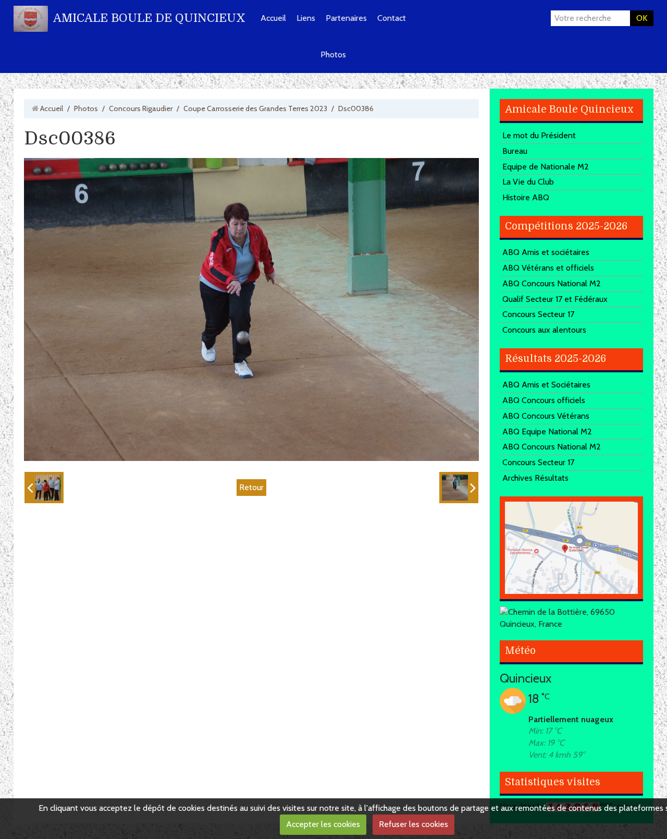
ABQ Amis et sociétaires (545, 252)
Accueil (273, 18)
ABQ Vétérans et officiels (548, 268)
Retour (251, 487)
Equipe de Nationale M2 (545, 167)
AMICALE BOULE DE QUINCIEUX (149, 18)
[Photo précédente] (44, 487)
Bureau (514, 151)
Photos (333, 54)
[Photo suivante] (458, 487)
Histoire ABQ (525, 197)
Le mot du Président (539, 135)
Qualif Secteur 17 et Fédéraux (555, 299)
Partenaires (346, 18)
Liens (306, 18)
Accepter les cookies (323, 824)
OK (641, 18)
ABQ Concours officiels (543, 400)
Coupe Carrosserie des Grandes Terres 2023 (255, 108)
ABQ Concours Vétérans (545, 416)
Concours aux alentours (544, 330)
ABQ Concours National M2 (551, 283)
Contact (391, 18)
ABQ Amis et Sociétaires (546, 385)
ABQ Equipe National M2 (547, 431)
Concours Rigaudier (140, 108)
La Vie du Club (528, 182)
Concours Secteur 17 (538, 314)
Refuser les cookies (413, 824)
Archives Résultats (535, 478)
